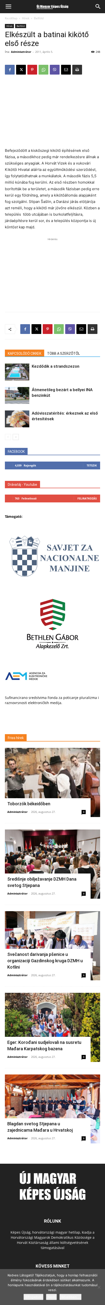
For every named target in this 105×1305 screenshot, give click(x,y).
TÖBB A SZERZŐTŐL (63, 353)
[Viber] (55, 70)
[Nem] (98, 1287)
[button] (8, 6)
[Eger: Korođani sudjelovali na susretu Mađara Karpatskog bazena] (52, 1027)
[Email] (66, 70)
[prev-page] (8, 437)
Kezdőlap (11, 18)
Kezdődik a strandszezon (55, 366)
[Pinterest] (32, 70)
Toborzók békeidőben (28, 803)
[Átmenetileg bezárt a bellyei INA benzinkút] (17, 395)
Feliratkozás (87, 498)
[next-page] (16, 437)
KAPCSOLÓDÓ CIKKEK (24, 353)
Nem (51, 1297)
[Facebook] (10, 70)
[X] (21, 70)
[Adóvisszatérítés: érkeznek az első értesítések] (17, 418)
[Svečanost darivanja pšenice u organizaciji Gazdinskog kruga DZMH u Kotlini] (52, 945)
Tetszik (92, 465)
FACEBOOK (16, 451)
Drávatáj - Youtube (22, 485)
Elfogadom (33, 1297)
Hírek (25, 18)
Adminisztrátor (21, 52)
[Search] (98, 6)
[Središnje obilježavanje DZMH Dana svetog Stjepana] (52, 864)
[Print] (77, 70)
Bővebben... (70, 1297)
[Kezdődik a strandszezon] (17, 372)
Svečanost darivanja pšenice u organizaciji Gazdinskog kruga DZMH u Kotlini (45, 961)
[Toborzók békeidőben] (52, 782)
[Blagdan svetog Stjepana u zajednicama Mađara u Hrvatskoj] (52, 1109)
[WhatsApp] (43, 70)
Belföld (38, 18)
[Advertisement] (52, 111)
